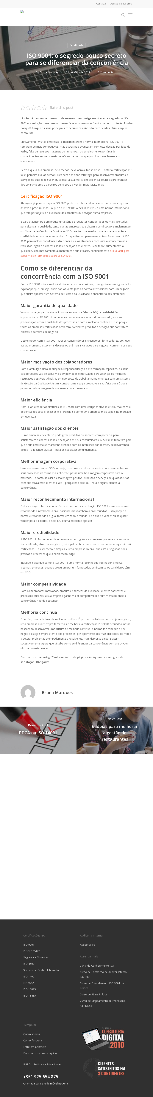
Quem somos (31, 1034)
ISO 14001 (29, 976)
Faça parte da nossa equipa (40, 1053)
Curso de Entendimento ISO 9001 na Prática (102, 985)
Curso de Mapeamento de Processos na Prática (102, 1003)
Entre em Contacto (34, 1047)
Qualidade (76, 45)
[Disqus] (76, 800)
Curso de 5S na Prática (93, 994)
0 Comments (105, 72)
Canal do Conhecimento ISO (97, 965)
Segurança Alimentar (35, 957)
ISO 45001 (29, 963)
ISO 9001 (28, 944)
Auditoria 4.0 (87, 944)
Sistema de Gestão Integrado (41, 970)
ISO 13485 (29, 995)
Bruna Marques (49, 72)
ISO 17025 (29, 989)
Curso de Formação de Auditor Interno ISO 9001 (103, 974)
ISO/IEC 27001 (32, 951)
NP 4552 (28, 983)
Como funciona (32, 1040)
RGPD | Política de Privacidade (42, 1064)
